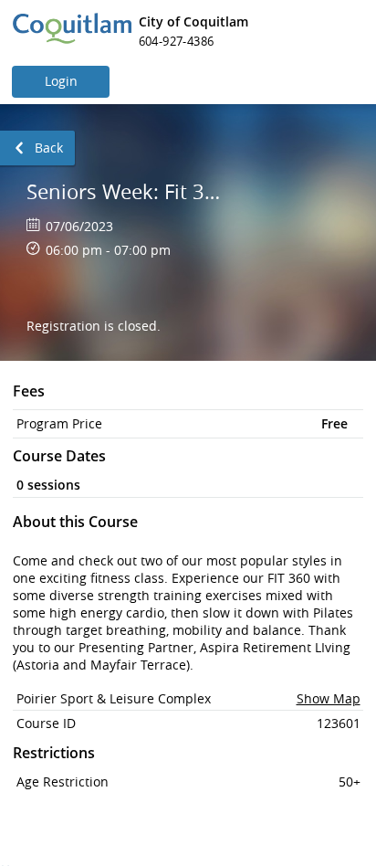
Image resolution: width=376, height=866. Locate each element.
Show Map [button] (328, 698)
